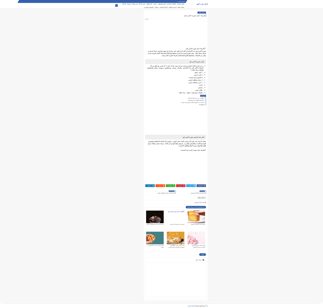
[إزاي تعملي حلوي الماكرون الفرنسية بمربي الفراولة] (196, 238)
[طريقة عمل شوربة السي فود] (175, 217)
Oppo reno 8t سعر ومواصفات (196, 100)
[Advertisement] (175, 32)
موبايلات (156, 7)
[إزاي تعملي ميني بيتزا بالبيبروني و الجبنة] (155, 238)
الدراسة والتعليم (173, 7)
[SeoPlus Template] (206, 306)
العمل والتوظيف (162, 4)
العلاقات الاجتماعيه (171, 4)
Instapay (201, 104)
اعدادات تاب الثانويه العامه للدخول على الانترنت (192, 102)
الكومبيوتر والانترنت (148, 7)
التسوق (129, 4)
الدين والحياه (135, 4)
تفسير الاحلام (142, 4)
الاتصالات (124, 4)
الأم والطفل (149, 4)
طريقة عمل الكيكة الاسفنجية (198, 224)
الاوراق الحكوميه (163, 7)
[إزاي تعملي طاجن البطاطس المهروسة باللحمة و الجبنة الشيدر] (175, 238)
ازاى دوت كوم (202, 4)
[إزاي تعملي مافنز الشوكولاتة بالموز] (155, 217)
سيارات (155, 4)
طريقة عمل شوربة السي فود (177, 224)
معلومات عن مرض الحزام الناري (196, 98)
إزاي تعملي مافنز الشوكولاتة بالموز (155, 224)
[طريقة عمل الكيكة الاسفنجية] (196, 217)
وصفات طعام (181, 7)
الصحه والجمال (180, 4)
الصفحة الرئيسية (181, 1)
